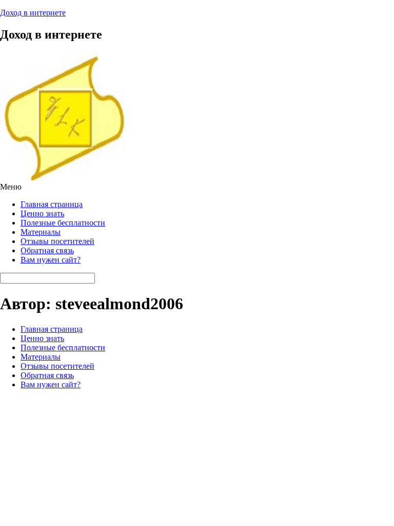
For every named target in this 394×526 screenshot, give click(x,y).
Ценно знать (42, 213)
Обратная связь (47, 250)
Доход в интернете (33, 12)
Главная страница (52, 204)
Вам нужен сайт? (51, 259)
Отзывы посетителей (57, 241)
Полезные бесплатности (63, 222)
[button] (197, 187)
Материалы (41, 232)
